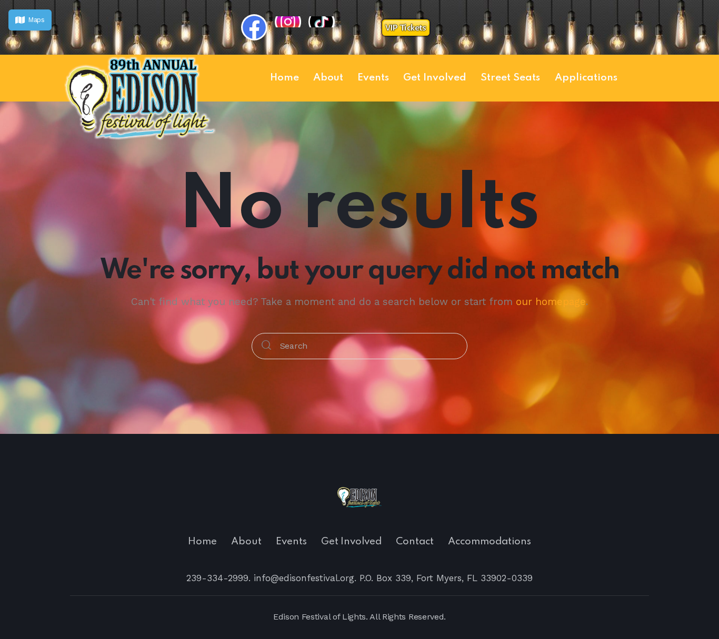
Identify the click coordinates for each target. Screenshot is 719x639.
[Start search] (266, 346)
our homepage (551, 302)
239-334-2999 (217, 578)
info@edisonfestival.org (304, 578)
